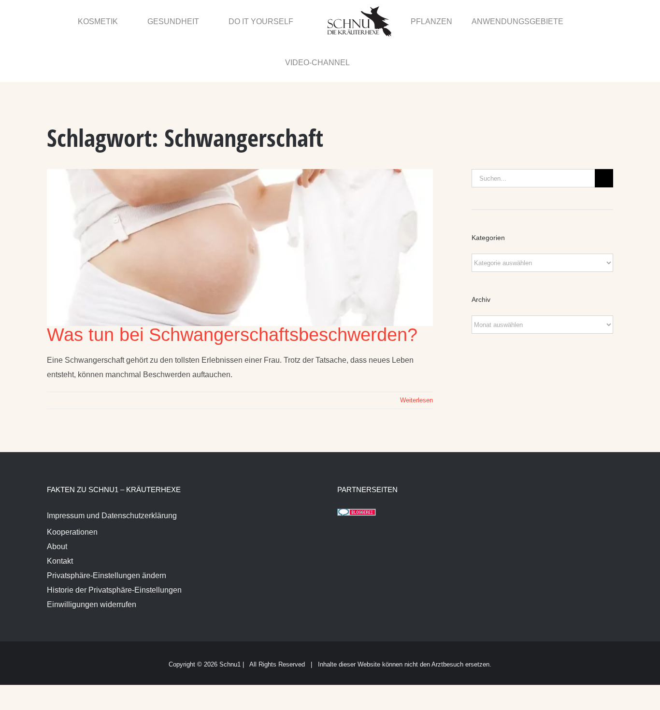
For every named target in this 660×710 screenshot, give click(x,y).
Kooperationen (72, 491)
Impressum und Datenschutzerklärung (112, 475)
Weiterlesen (416, 359)
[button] (592, 20)
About (57, 506)
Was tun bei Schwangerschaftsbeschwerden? (232, 294)
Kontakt (60, 520)
